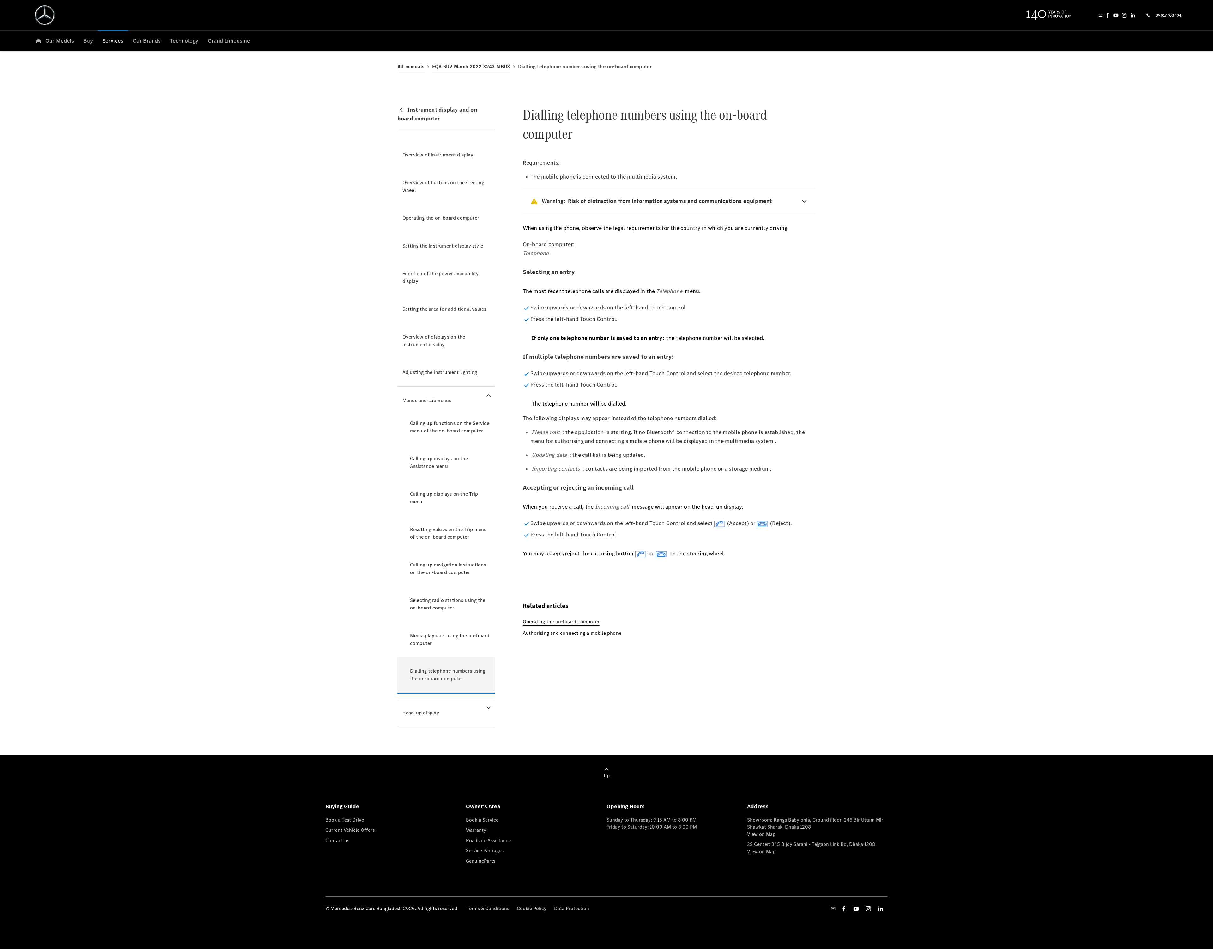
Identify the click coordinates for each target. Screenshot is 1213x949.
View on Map (761, 834)
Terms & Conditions (488, 908)
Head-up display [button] (420, 712)
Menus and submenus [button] (426, 400)
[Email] (1100, 15)
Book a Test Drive (344, 820)
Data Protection (571, 908)
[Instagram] (1124, 15)
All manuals (411, 66)
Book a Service (482, 820)
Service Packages (485, 850)
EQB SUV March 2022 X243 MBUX (471, 66)
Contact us (337, 840)
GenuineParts (480, 861)
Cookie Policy (531, 908)
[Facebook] (1107, 15)
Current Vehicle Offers (350, 830)
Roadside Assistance (488, 840)
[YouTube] (1116, 15)
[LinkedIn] (1132, 15)
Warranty (476, 830)
